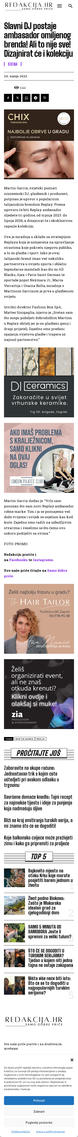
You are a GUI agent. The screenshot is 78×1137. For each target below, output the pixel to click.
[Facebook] (8, 98)
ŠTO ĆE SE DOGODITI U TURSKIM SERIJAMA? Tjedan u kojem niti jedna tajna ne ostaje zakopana (50, 958)
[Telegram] (36, 98)
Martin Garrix (24, 739)
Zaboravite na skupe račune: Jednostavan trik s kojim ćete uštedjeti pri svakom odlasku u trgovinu (31, 776)
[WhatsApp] (26, 98)
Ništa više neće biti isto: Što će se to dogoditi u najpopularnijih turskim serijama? (49, 986)
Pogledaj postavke (39, 1122)
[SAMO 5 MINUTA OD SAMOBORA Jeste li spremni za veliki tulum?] (14, 932)
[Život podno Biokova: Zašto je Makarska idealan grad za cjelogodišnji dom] (14, 905)
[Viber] (45, 98)
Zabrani (39, 1111)
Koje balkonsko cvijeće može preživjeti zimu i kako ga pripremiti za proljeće (38, 840)
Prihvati (39, 1100)
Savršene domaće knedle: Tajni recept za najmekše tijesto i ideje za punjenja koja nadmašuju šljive (38, 802)
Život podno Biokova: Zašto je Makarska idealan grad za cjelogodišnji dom (46, 906)
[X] (17, 98)
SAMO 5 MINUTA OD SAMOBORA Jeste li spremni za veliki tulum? (49, 931)
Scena (13, 64)
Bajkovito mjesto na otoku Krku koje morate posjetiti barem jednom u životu (50, 878)
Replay (41, 739)
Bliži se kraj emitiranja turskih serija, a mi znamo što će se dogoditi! (38, 823)
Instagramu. (43, 560)
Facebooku (18, 560)
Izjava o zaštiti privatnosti (50, 1131)
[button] (72, 1060)
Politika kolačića (20, 1131)
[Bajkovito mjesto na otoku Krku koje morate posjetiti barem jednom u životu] (14, 877)
